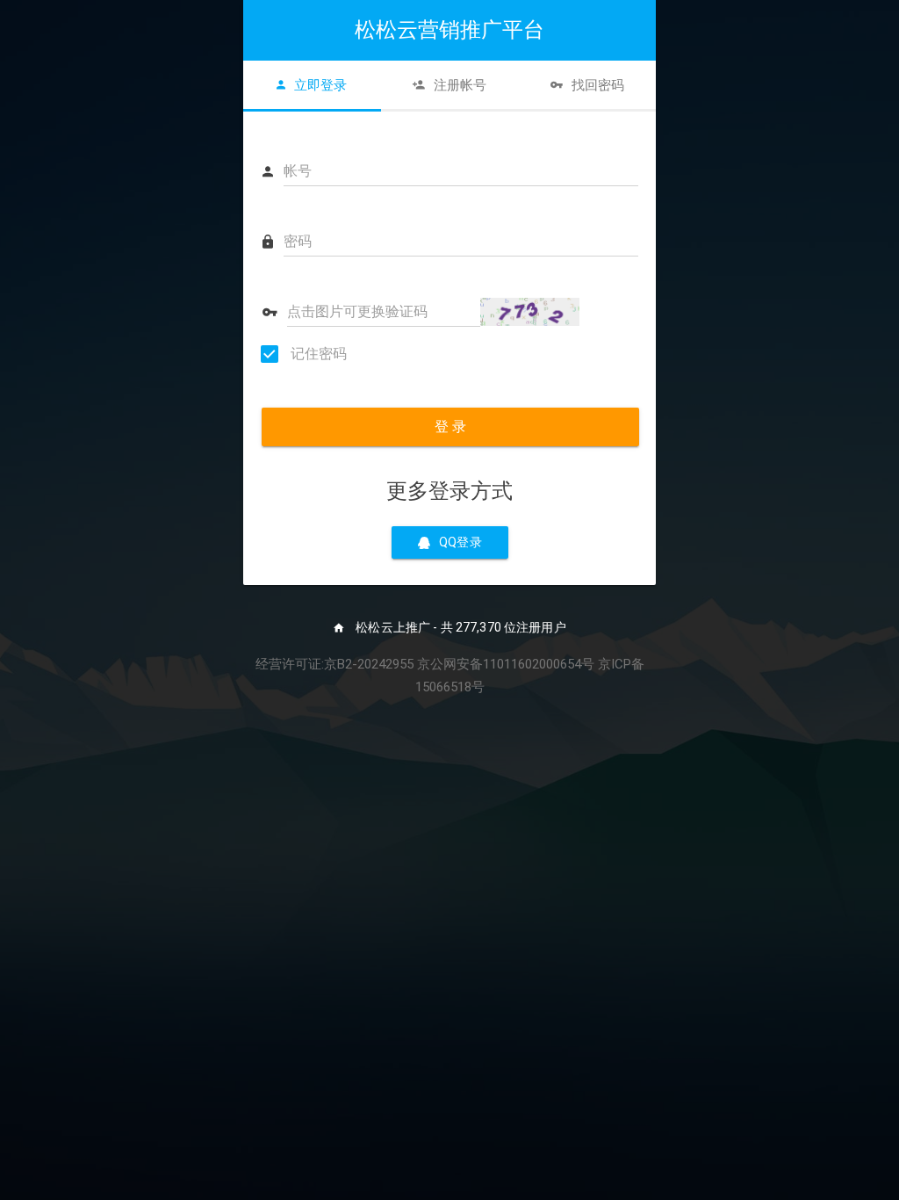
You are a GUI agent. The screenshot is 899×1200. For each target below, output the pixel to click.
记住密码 (317, 353)
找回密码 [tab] (598, 85)
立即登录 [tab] (320, 85)
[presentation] (312, 85)
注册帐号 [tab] (460, 85)
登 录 (450, 426)
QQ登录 (460, 542)
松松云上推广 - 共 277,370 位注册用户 (459, 627)
